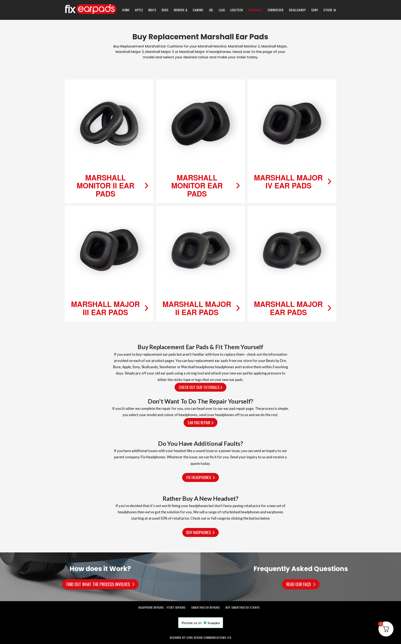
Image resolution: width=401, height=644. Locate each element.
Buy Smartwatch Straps (243, 607)
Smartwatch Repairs (205, 607)
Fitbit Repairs (176, 607)
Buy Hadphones (199, 532)
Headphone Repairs (151, 607)
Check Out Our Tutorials (199, 387)
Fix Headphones (199, 477)
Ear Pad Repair (199, 422)
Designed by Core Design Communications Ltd (200, 637)
